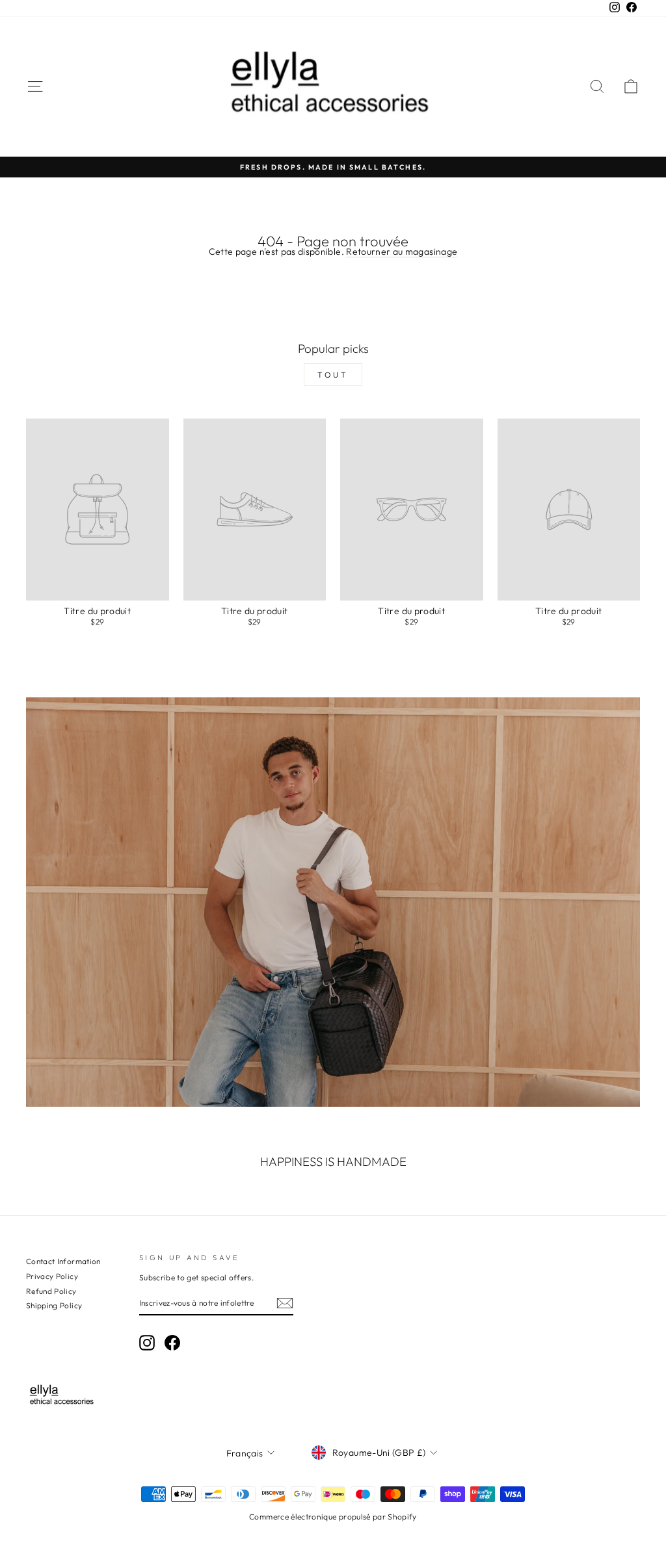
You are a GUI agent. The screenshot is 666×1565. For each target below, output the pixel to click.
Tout (332, 375)
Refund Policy (51, 1291)
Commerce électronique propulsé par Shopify (333, 1516)
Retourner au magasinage (401, 251)
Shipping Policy (54, 1305)
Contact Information (63, 1261)
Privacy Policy (52, 1276)
